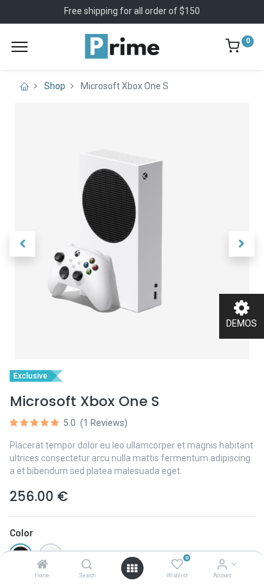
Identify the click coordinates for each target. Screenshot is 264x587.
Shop (54, 86)
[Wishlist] (177, 565)
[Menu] (19, 47)
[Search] (87, 565)
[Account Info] (222, 565)
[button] (22, 244)
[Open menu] (132, 568)
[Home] (42, 565)
